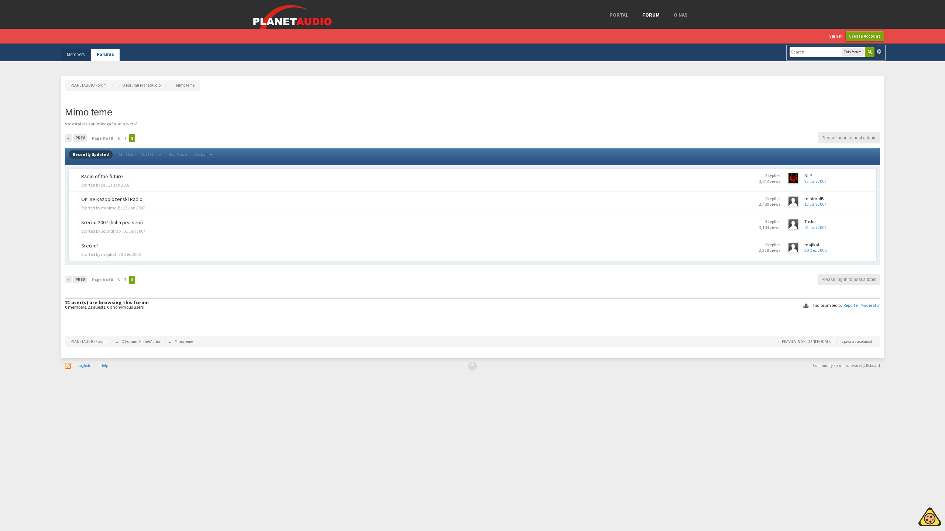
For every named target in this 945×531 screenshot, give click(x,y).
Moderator (870, 305)
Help (104, 365)
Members (76, 54)
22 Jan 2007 (815, 181)
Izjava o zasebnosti (857, 341)
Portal (618, 14)
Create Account (864, 36)
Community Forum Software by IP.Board (846, 365)
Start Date (127, 154)
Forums (105, 54)
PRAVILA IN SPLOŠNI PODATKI (807, 341)
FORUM (651, 14)
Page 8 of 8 (102, 138)
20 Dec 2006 (815, 250)
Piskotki (912, 515)
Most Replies (152, 154)
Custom (201, 154)
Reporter (851, 305)
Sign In (836, 36)
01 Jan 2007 (815, 227)
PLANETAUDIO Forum (89, 341)
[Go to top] (472, 366)
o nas (681, 14)
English (84, 365)
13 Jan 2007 (815, 204)
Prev (80, 137)
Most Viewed (178, 154)
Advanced (879, 52)
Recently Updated (91, 154)
